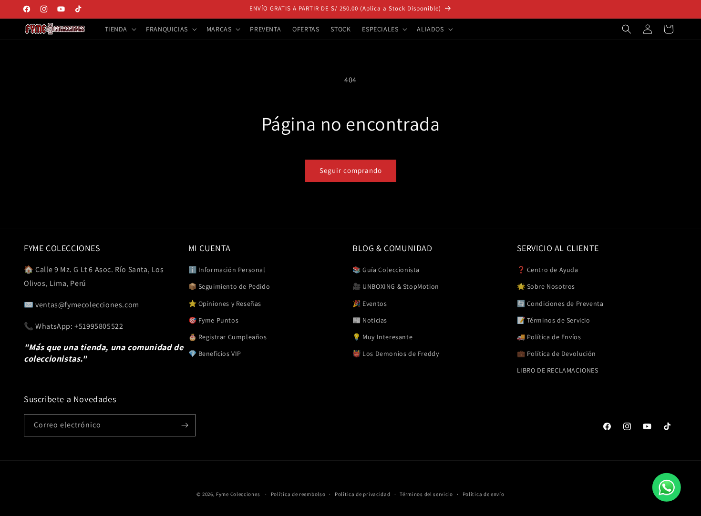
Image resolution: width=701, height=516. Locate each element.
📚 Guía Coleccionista (386, 269)
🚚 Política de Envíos (549, 337)
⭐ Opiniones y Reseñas (225, 303)
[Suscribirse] (184, 425)
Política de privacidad (362, 494)
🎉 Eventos (369, 303)
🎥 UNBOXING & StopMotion (395, 286)
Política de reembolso (298, 494)
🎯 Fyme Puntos (213, 320)
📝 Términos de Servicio (553, 320)
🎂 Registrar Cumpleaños (227, 337)
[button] (120, 29)
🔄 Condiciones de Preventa (560, 303)
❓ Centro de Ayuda (547, 269)
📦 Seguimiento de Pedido (229, 286)
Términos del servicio (426, 494)
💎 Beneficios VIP (215, 353)
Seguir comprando (351, 170)
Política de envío (484, 494)
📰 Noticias (369, 320)
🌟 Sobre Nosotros (546, 286)
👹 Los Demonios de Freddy (395, 353)
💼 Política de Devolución (556, 353)
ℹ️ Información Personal (227, 269)
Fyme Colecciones (238, 494)
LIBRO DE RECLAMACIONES (557, 370)
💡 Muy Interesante (382, 337)
